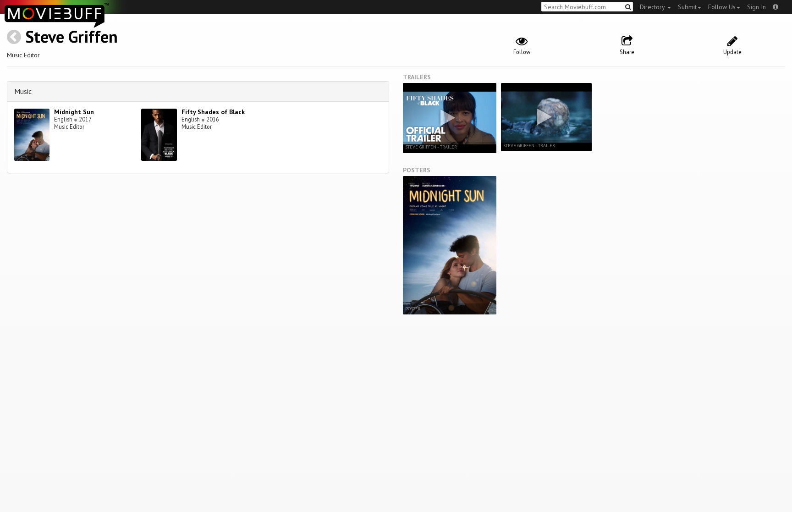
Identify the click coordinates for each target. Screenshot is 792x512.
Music (23, 91)
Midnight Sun (74, 112)
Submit (687, 7)
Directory (653, 7)
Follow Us (722, 7)
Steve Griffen (71, 36)
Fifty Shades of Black (213, 112)
